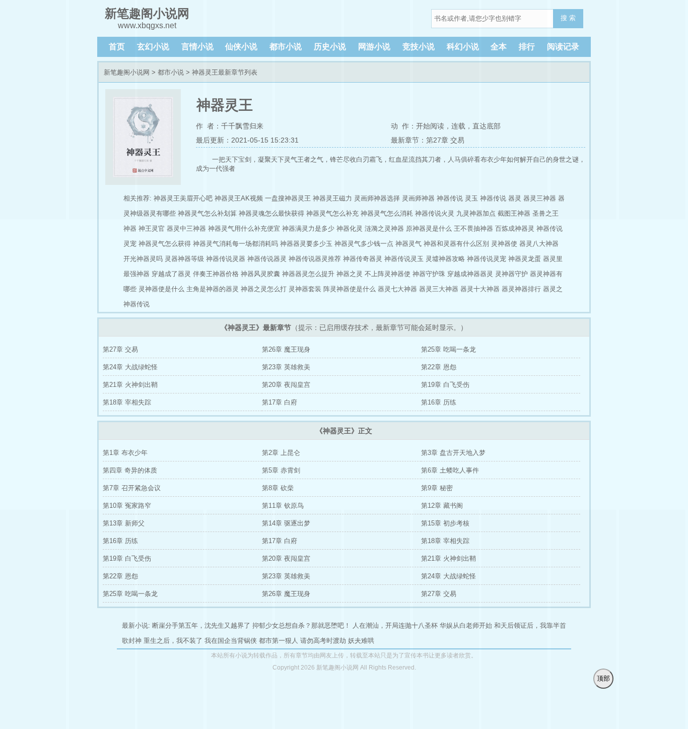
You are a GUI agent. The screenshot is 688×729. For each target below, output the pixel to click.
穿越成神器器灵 (470, 274)
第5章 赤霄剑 (281, 470)
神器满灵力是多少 (308, 228)
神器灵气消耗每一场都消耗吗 (235, 243)
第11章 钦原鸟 (283, 505)
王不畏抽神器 (473, 228)
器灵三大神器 (438, 289)
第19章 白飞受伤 (445, 384)
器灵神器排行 (521, 289)
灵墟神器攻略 (445, 258)
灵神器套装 (305, 289)
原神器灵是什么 (429, 228)
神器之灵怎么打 (264, 289)
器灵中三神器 (186, 228)
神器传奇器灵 (362, 258)
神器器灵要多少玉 (306, 243)
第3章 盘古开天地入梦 (453, 452)
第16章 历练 (438, 402)
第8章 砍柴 (278, 488)
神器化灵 (349, 228)
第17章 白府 (279, 402)
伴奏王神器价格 (216, 274)
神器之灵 (349, 274)
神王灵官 (152, 228)
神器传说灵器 (225, 258)
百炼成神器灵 (514, 228)
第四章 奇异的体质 (130, 470)
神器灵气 (408, 243)
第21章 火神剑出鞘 (130, 384)
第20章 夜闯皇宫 (286, 384)
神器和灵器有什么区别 (456, 243)
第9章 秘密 (437, 488)
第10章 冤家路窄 (127, 505)
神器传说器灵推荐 (315, 258)
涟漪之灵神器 (384, 228)
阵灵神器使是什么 (349, 289)
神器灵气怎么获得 (165, 243)
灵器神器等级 (184, 258)
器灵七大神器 (397, 289)
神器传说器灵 (267, 258)
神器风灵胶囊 (260, 274)
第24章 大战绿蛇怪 (130, 367)
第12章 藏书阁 (442, 505)
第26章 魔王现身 (286, 349)
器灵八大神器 (539, 243)
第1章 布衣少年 (125, 452)
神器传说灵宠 (486, 258)
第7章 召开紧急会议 (132, 488)
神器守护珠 (428, 274)
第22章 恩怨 (438, 367)
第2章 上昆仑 (281, 452)
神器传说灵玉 (404, 258)
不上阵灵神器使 (387, 274)
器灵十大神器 (480, 289)
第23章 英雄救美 (286, 367)
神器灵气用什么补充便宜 (244, 228)
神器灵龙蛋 (524, 258)
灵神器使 (504, 243)
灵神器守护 (511, 274)
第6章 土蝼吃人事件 (450, 470)
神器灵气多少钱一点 (363, 243)
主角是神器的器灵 (212, 289)
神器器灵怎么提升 (308, 274)
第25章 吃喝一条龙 (448, 349)
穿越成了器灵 (171, 274)
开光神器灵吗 (143, 258)
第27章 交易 (120, 349)
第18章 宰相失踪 (127, 402)
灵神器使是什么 (161, 289)
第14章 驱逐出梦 (286, 523)
